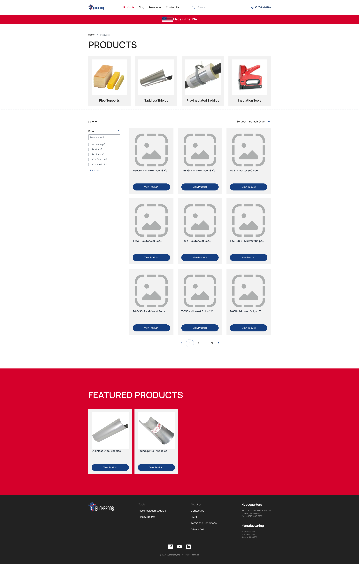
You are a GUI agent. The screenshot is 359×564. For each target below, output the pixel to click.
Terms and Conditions (204, 523)
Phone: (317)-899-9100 (251, 516)
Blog (141, 7)
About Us (196, 504)
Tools (142, 504)
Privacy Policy (199, 529)
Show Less (95, 170)
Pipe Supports (147, 516)
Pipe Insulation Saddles (152, 510)
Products (128, 7)
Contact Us (173, 7)
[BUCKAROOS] (96, 7)
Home (91, 34)
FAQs (194, 516)
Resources (155, 7)
